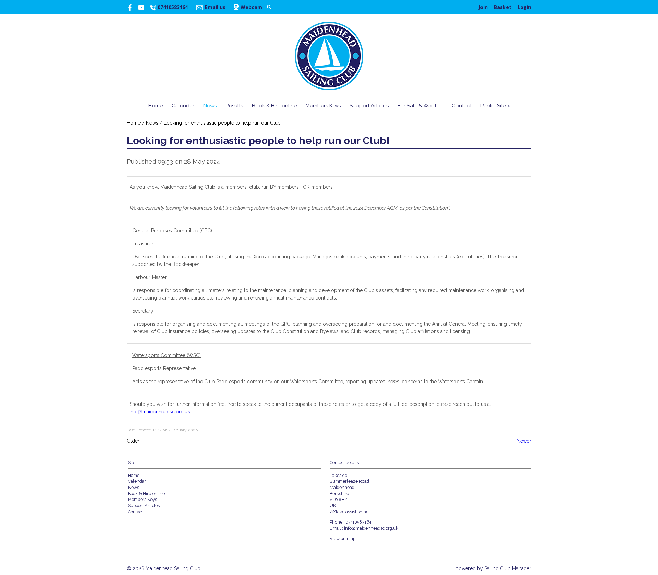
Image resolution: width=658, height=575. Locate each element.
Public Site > (495, 106)
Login (524, 7)
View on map (342, 538)
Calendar (183, 106)
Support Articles (369, 106)
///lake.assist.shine (349, 511)
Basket (502, 7)
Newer (524, 441)
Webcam (251, 7)
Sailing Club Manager (507, 568)
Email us (215, 7)
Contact (462, 106)
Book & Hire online (274, 106)
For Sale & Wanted (420, 106)
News (210, 106)
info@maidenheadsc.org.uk (160, 411)
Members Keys (323, 106)
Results (234, 106)
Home (155, 106)
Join (483, 7)
